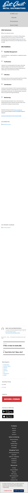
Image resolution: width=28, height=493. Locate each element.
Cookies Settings (8, 490)
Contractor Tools (14, 479)
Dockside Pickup (14, 443)
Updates (4, 375)
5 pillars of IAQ (18, 39)
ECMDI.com (14, 14)
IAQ (10, 337)
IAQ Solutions (19, 337)
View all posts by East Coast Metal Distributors (13, 332)
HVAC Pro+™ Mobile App (14, 456)
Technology (5, 370)
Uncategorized (6, 373)
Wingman (14, 471)
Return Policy (14, 445)
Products (8, 337)
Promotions (14, 21)
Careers (14, 432)
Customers (5, 367)
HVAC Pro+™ (14, 477)
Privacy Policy (6, 487)
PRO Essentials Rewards (14, 452)
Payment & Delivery (14, 439)
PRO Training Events (14, 475)
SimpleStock (14, 460)
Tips (4, 372)
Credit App (14, 441)
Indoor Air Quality (23, 337)
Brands (14, 17)
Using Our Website (14, 469)
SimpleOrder (14, 458)
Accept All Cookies (18, 490)
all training (4, 387)
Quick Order (14, 25)
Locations (14, 430)
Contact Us (14, 434)
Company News (6, 364)
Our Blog (14, 467)
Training (2, 338)
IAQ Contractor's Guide (14, 337)
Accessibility (14, 447)
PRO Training (14, 473)
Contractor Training (6, 366)
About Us (14, 428)
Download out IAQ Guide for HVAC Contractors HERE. (11, 115)
